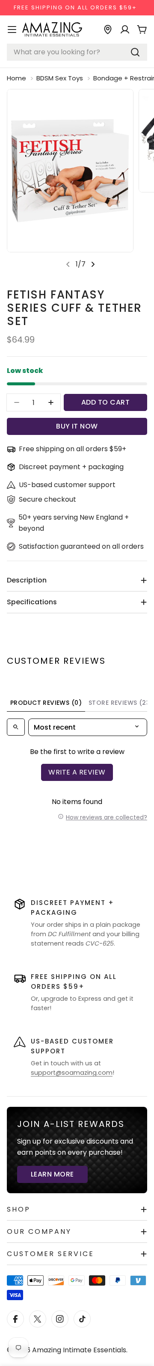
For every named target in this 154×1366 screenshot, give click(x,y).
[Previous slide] (68, 264)
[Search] (135, 52)
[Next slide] (93, 264)
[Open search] (16, 727)
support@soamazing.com (72, 1072)
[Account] (125, 29)
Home (16, 78)
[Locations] (108, 29)
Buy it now (77, 426)
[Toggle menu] (12, 29)
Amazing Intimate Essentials (79, 1350)
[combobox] (77, 52)
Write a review (77, 772)
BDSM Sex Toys (59, 78)
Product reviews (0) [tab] (46, 702)
